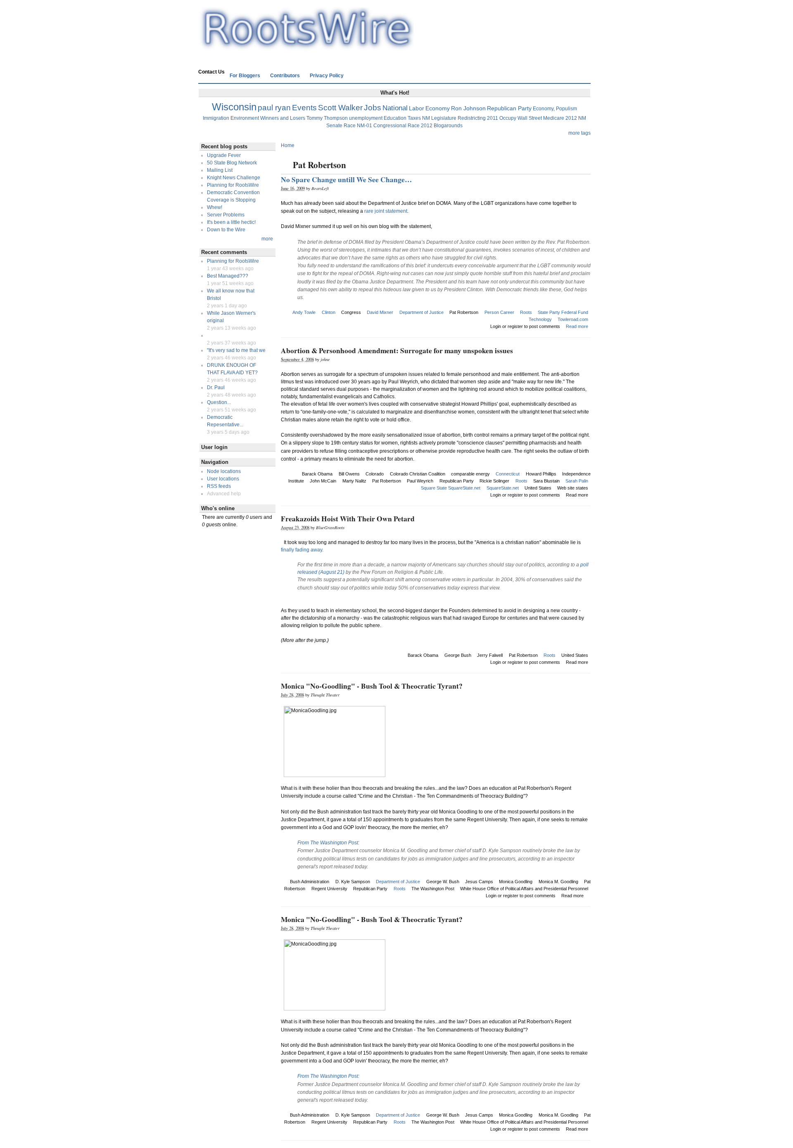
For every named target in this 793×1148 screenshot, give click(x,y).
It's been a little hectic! (231, 222)
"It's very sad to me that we (236, 350)
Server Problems (226, 215)
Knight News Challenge (233, 178)
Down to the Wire (226, 230)
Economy (437, 108)
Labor (416, 108)
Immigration (216, 118)
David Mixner (380, 312)
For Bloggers (245, 75)
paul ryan (274, 107)
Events (304, 107)
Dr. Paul (216, 387)
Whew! (214, 207)
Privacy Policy (327, 75)
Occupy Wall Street (520, 118)
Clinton (328, 312)
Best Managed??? (227, 276)
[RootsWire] (306, 48)
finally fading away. (302, 550)
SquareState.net (503, 487)
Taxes (414, 118)
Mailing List (220, 170)
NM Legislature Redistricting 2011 (460, 118)
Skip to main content (394, 4)
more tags (579, 133)
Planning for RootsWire (233, 185)
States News (295, 61)
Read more (577, 326)
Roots (526, 312)
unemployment (365, 118)
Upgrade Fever (224, 155)
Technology (540, 319)
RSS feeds (219, 486)
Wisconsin (234, 106)
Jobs (372, 107)
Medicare (553, 118)
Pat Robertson (463, 312)
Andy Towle (304, 312)
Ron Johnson (468, 108)
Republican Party (509, 108)
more (267, 239)
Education (395, 118)
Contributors (285, 75)
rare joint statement (385, 211)
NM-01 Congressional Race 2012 (394, 125)
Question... (219, 402)
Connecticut (508, 473)
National (395, 108)
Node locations (224, 471)
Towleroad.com (573, 319)
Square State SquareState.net (450, 487)
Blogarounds (448, 125)
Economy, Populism (555, 109)
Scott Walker (340, 107)
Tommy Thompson (327, 118)
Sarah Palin (576, 480)
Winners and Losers (282, 118)
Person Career (499, 312)
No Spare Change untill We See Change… (346, 179)
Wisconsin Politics (248, 61)
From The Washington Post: (328, 843)
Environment (244, 118)
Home (210, 61)
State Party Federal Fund (563, 312)
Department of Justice (421, 312)
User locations (223, 479)
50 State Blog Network (232, 163)
